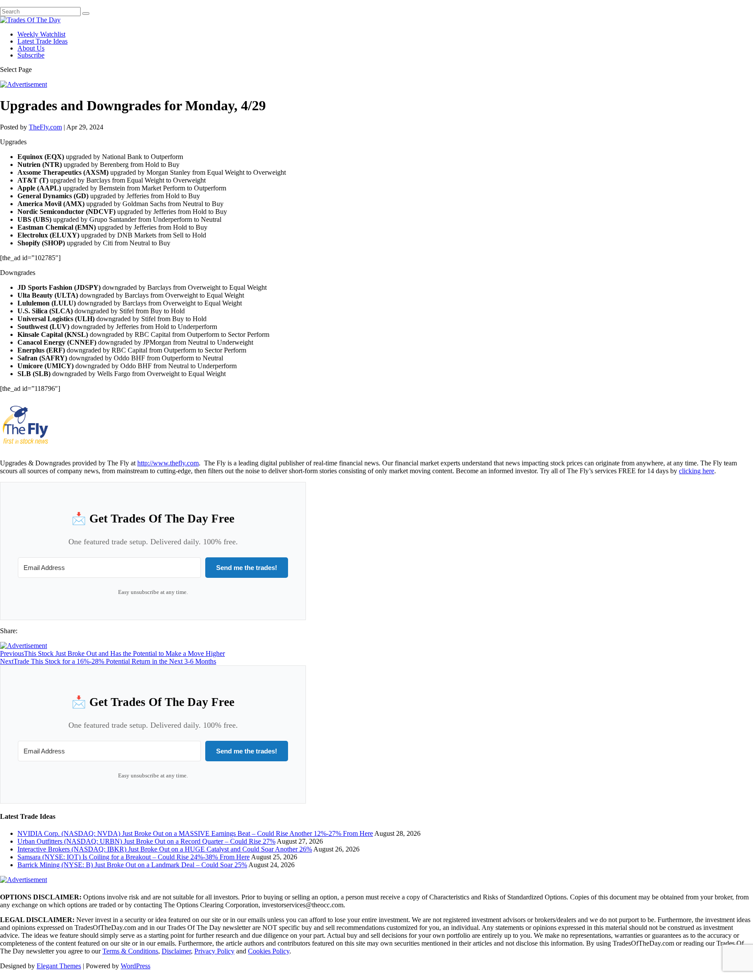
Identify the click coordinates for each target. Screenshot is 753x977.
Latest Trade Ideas (42, 41)
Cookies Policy (268, 951)
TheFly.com (45, 127)
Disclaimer (176, 951)
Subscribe (30, 55)
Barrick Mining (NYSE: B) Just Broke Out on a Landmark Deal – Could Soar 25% (132, 864)
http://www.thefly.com (168, 463)
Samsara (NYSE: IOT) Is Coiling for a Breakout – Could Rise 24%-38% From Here (133, 857)
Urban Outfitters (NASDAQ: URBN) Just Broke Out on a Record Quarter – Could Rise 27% (146, 841)
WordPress (135, 966)
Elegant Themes (59, 966)
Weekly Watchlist (41, 34)
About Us (30, 48)
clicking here (696, 471)
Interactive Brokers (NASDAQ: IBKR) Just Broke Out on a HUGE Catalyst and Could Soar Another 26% (164, 849)
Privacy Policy (214, 951)
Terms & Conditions (130, 951)
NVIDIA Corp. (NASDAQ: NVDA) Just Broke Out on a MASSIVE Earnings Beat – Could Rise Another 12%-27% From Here (195, 833)
